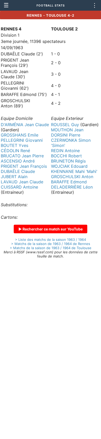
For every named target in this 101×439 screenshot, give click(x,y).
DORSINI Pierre (65, 135)
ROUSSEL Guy (65, 124)
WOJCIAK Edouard (69, 166)
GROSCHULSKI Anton (72, 176)
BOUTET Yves (14, 145)
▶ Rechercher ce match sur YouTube (50, 229)
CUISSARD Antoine (19, 187)
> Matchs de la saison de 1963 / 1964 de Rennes (50, 244)
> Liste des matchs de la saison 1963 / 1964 (50, 239)
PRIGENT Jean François (24, 166)
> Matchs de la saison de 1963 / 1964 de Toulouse (50, 248)
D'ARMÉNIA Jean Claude (25, 124)
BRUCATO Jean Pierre (22, 155)
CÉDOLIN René (15, 150)
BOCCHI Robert (66, 155)
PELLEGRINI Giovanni (22, 140)
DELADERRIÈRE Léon (72, 187)
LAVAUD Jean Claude (22, 181)
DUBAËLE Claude (18, 171)
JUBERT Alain (14, 176)
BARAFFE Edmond (69, 181)
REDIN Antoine (65, 150)
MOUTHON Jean (67, 129)
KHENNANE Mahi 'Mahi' (74, 171)
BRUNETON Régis (68, 161)
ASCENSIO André (18, 161)
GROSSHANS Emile (19, 135)
